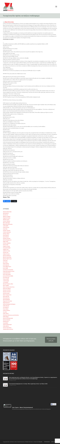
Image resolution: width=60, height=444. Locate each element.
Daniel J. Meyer (6, 233)
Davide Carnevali (6, 238)
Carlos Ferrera (6, 227)
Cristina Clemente (7, 232)
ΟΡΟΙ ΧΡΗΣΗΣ (54, 441)
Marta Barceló (6, 296)
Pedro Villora (6, 313)
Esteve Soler (5, 244)
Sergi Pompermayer (7, 324)
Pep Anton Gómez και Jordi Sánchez (11, 315)
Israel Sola (5, 260)
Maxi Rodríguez (6, 299)
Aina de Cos (5, 214)
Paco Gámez (5, 309)
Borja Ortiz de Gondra (7, 224)
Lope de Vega (6, 280)
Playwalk (40, 441)
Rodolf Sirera (6, 321)
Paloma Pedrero (6, 310)
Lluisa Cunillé (6, 279)
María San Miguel (7, 288)
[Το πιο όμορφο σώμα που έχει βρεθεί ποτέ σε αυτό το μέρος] (6, 365)
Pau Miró (5, 312)
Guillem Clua (5, 249)
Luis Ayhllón (5, 282)
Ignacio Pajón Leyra (7, 258)
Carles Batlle (5, 225)
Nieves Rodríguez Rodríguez (9, 304)
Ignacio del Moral (7, 255)
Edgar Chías (5, 241)
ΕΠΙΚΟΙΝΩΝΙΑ (47, 441)
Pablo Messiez (6, 305)
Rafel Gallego (6, 316)
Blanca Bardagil (6, 222)
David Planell (6, 236)
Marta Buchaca (6, 298)
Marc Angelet (6, 285)
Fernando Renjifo (6, 247)
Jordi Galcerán (6, 265)
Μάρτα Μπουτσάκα (9, 22)
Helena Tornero (6, 254)
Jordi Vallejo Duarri (7, 266)
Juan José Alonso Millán (8, 276)
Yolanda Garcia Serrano (8, 329)
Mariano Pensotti (7, 290)
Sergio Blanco (6, 326)
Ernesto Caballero (7, 243)
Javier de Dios (6, 263)
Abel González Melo (7, 211)
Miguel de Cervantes (7, 301)
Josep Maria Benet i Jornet (8, 271)
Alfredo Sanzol (6, 219)
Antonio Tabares (6, 221)
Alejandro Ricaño (6, 218)
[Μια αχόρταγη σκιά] (6, 356)
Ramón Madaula (6, 320)
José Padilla (5, 268)
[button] (56, 6)
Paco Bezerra (6, 307)
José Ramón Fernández (8, 269)
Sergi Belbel (5, 323)
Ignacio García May (7, 257)
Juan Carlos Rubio (7, 274)
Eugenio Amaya (6, 246)
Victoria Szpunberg (7, 327)
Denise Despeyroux (7, 240)
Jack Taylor (5, 262)
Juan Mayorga (6, 277)
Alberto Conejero (6, 216)
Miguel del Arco (6, 302)
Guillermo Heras (6, 251)
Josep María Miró (6, 273)
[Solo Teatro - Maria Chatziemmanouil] (7, 405)
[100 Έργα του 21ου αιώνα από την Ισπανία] (13, 365)
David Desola (6, 235)
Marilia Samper (6, 293)
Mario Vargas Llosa (7, 294)
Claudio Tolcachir (6, 230)
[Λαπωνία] (13, 356)
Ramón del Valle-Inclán (8, 318)
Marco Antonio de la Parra (8, 287)
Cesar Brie (5, 229)
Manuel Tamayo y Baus (8, 283)
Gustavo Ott (5, 252)
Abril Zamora (6, 213)
